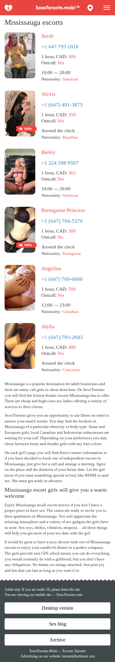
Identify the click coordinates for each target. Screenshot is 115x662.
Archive (57, 639)
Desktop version (57, 608)
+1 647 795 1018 (60, 47)
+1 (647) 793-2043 (62, 337)
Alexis (48, 94)
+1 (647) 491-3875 (62, 105)
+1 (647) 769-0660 (62, 279)
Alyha (48, 326)
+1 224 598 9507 (60, 163)
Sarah (47, 36)
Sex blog (57, 624)
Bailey (48, 152)
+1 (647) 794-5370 (62, 221)
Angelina (51, 268)
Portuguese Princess (63, 210)
